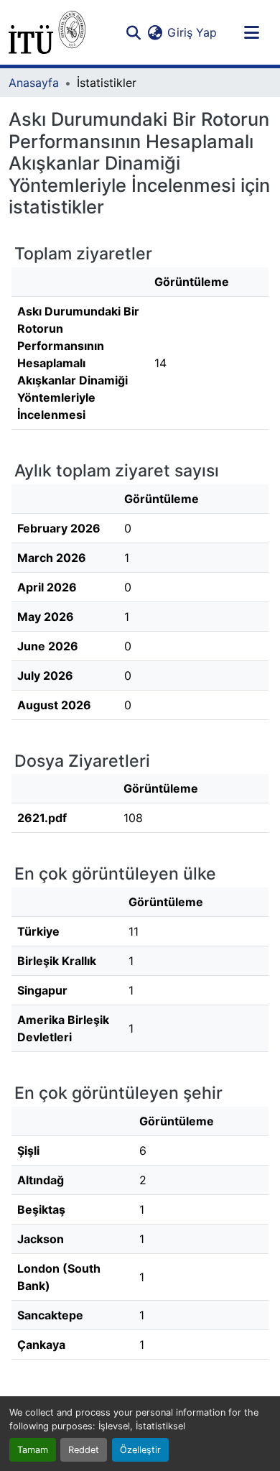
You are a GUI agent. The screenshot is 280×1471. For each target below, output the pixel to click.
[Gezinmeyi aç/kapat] (251, 32)
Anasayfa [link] (34, 82)
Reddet (83, 1449)
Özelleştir (140, 1449)
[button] (47, 32)
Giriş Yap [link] (192, 32)
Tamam (32, 1449)
